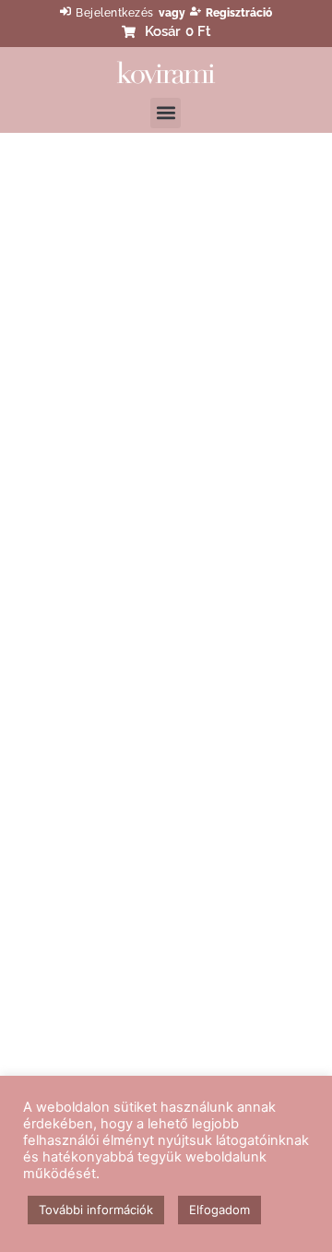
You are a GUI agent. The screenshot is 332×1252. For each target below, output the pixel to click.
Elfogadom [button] (219, 1209)
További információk (96, 1209)
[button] (165, 113)
